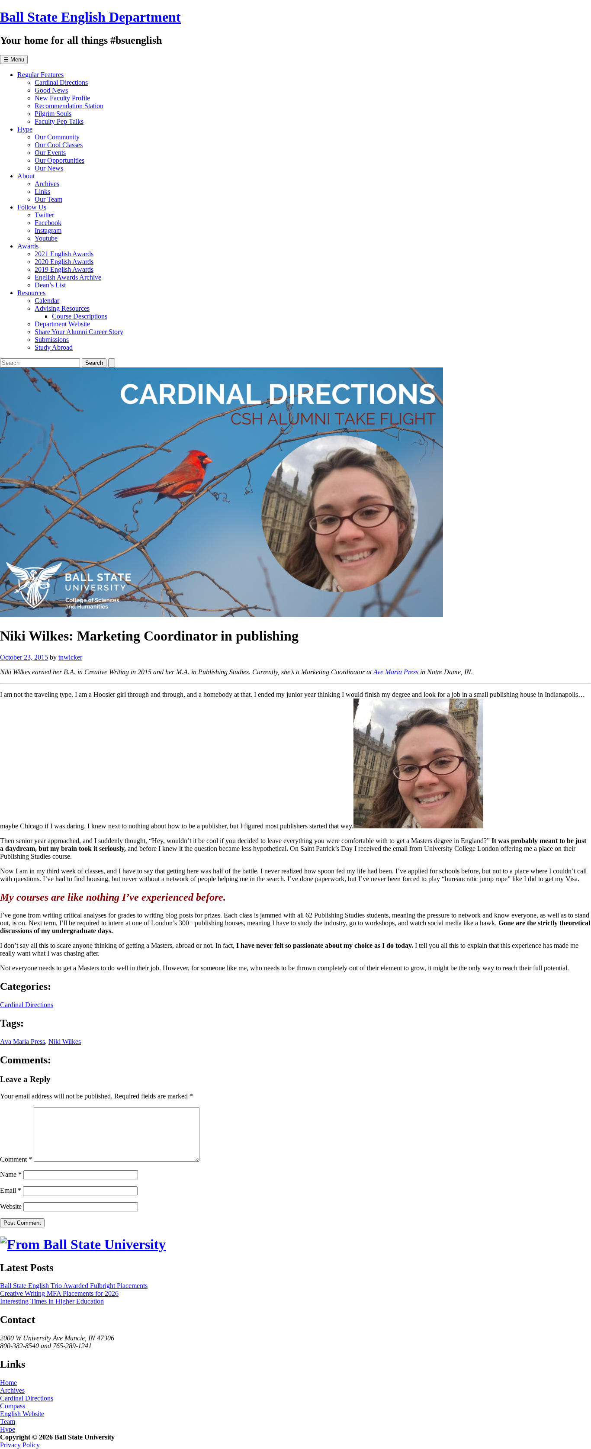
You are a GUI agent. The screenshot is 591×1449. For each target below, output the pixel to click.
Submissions (52, 339)
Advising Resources (62, 308)
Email (10, 1190)
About (26, 176)
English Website (22, 1413)
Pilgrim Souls (53, 113)
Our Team (48, 199)
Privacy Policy (20, 1445)
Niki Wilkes (64, 1041)
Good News (51, 90)
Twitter (44, 215)
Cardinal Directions (61, 82)
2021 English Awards (64, 254)
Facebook (48, 222)
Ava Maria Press (22, 1041)
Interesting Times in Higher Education (52, 1301)
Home (8, 1382)
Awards (28, 246)
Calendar (47, 300)
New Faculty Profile (62, 98)
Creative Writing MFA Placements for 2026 (59, 1293)
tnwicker (70, 657)
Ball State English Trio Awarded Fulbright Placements (74, 1285)
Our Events (50, 152)
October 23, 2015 (24, 657)
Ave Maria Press (395, 672)
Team (7, 1421)
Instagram (48, 230)
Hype (24, 129)
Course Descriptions (79, 316)
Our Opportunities (59, 160)
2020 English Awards (64, 261)
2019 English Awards (64, 269)
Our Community (57, 137)
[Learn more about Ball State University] (83, 1244)
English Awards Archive (68, 277)
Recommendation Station (69, 105)
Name (11, 1174)
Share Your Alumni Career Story (79, 331)
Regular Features (40, 74)
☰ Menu (13, 59)
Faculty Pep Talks (59, 121)
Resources (31, 292)
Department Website (62, 324)
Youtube (46, 238)
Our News (49, 168)
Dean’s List (50, 285)
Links (42, 191)
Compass (12, 1406)
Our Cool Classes (59, 144)
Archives (47, 183)
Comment (16, 1159)
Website (11, 1206)
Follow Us (31, 207)
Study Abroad (54, 347)
